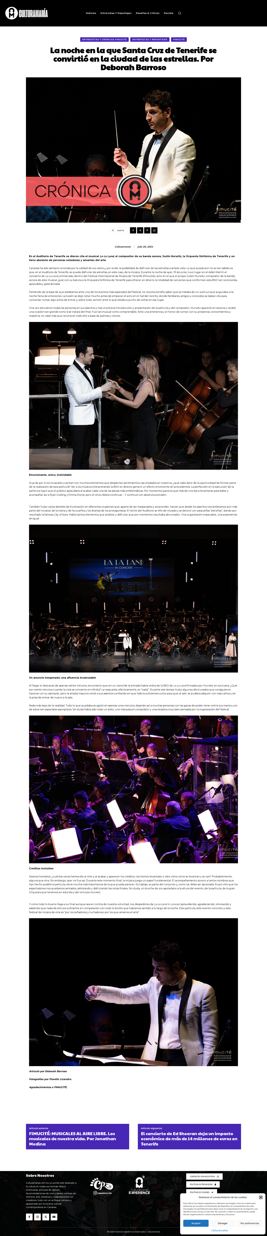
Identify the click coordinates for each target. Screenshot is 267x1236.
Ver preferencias (249, 1223)
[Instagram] (37, 1217)
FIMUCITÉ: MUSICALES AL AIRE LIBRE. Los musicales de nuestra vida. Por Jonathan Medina (72, 1138)
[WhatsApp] (154, 230)
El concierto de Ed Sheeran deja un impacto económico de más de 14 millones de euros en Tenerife (189, 1138)
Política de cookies (220, 1230)
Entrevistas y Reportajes (149, 39)
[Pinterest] (147, 230)
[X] (140, 230)
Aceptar (196, 1223)
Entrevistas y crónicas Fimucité (104, 39)
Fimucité (179, 39)
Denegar (223, 1223)
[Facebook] (133, 230)
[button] (260, 1197)
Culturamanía (123, 246)
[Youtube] (54, 1217)
